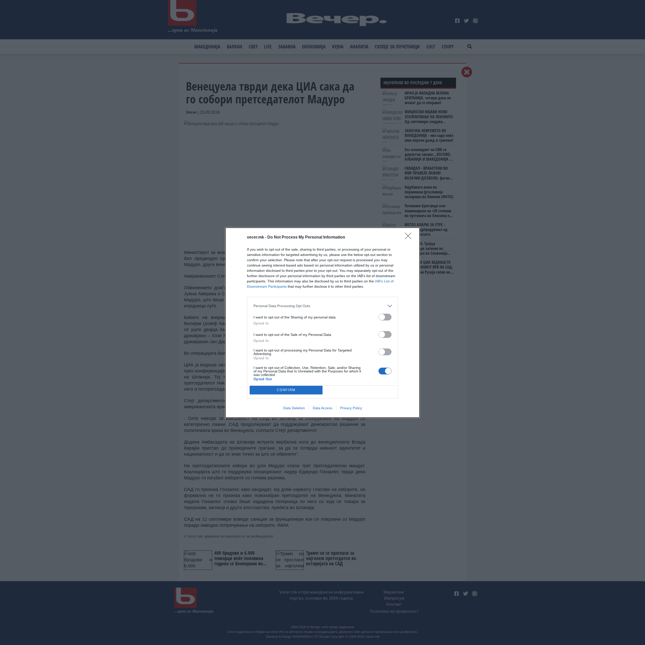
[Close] (409, 237)
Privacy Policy (351, 408)
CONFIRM (286, 390)
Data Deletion (294, 408)
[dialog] (322, 323)
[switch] (385, 317)
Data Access (322, 408)
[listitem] (322, 306)
